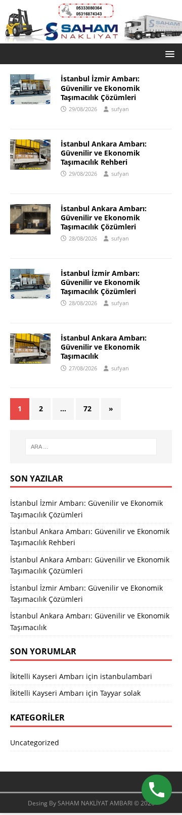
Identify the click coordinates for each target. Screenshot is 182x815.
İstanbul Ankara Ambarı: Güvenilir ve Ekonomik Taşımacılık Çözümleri (104, 217)
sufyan (120, 109)
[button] (168, 53)
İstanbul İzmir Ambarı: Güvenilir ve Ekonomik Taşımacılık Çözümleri (100, 88)
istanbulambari (126, 676)
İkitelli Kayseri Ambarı (47, 676)
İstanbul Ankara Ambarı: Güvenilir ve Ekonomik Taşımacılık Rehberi (104, 153)
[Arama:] (91, 446)
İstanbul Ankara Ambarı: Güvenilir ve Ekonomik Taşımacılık (104, 347)
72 (87, 408)
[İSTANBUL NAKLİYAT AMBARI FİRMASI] (91, 37)
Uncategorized (34, 742)
